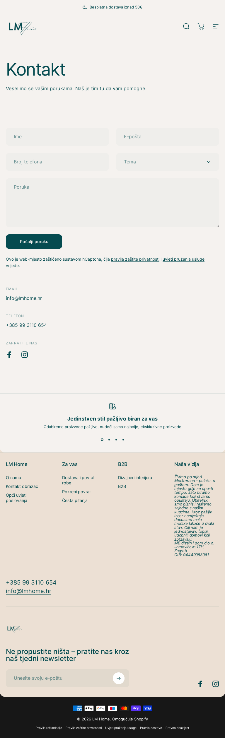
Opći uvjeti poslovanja (16, 498)
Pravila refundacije (49, 728)
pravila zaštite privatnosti (135, 259)
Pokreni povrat (76, 491)
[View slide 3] (116, 439)
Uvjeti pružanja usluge (121, 728)
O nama (13, 477)
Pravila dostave (151, 728)
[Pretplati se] (119, 678)
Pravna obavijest (177, 728)
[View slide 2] (108, 439)
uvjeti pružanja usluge (183, 259)
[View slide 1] (101, 439)
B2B (122, 486)
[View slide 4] (123, 439)
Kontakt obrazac (22, 486)
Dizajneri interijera (135, 477)
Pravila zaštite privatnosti (84, 728)
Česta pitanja (75, 500)
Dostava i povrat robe (78, 480)
